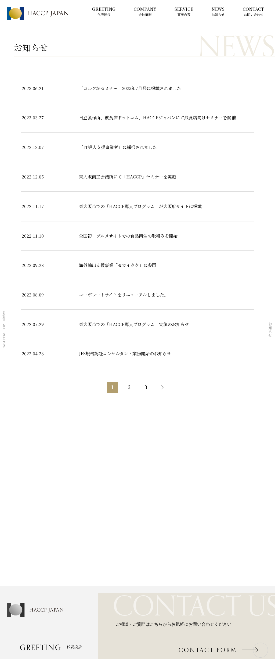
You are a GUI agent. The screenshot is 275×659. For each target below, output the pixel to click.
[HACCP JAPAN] (37, 13)
